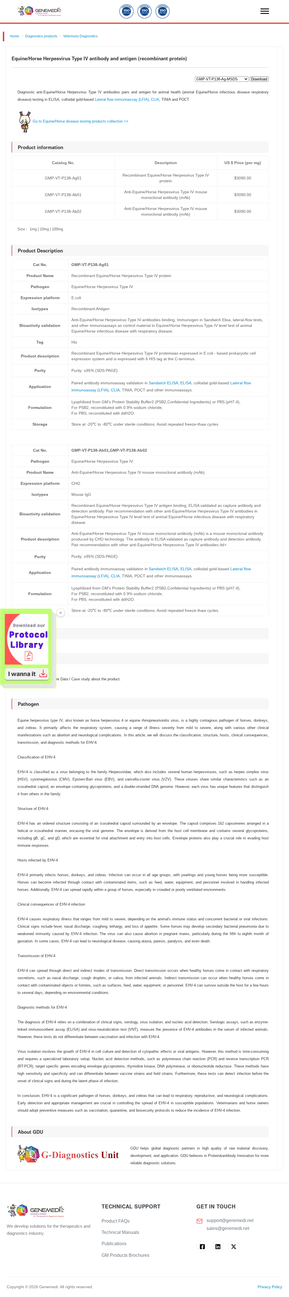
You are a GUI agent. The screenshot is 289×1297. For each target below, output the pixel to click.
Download (259, 79)
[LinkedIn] (218, 1246)
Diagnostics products (41, 36)
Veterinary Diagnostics (80, 36)
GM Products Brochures (125, 1255)
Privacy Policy (270, 1287)
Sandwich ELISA (163, 383)
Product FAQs (116, 1221)
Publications (114, 1243)
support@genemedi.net (230, 1220)
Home (14, 36)
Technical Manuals (120, 1232)
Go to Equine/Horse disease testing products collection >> (80, 121)
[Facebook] (202, 1246)
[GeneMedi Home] (50, 1211)
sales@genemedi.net (228, 1228)
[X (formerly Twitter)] (233, 1246)
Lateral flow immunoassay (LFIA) (122, 99)
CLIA (155, 99)
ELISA (185, 383)
